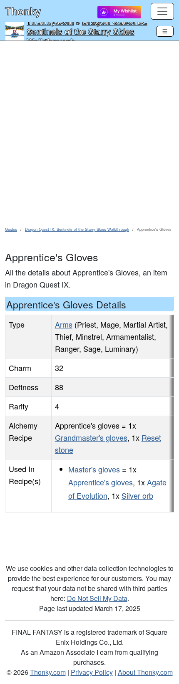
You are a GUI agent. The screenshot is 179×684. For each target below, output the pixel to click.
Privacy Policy (92, 672)
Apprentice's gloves (100, 482)
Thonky (23, 11)
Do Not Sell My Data (97, 598)
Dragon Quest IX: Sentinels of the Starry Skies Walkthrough (87, 31)
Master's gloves (94, 469)
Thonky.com (48, 672)
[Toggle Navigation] (165, 31)
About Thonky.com (145, 672)
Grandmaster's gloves (91, 437)
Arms (63, 324)
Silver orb (137, 495)
